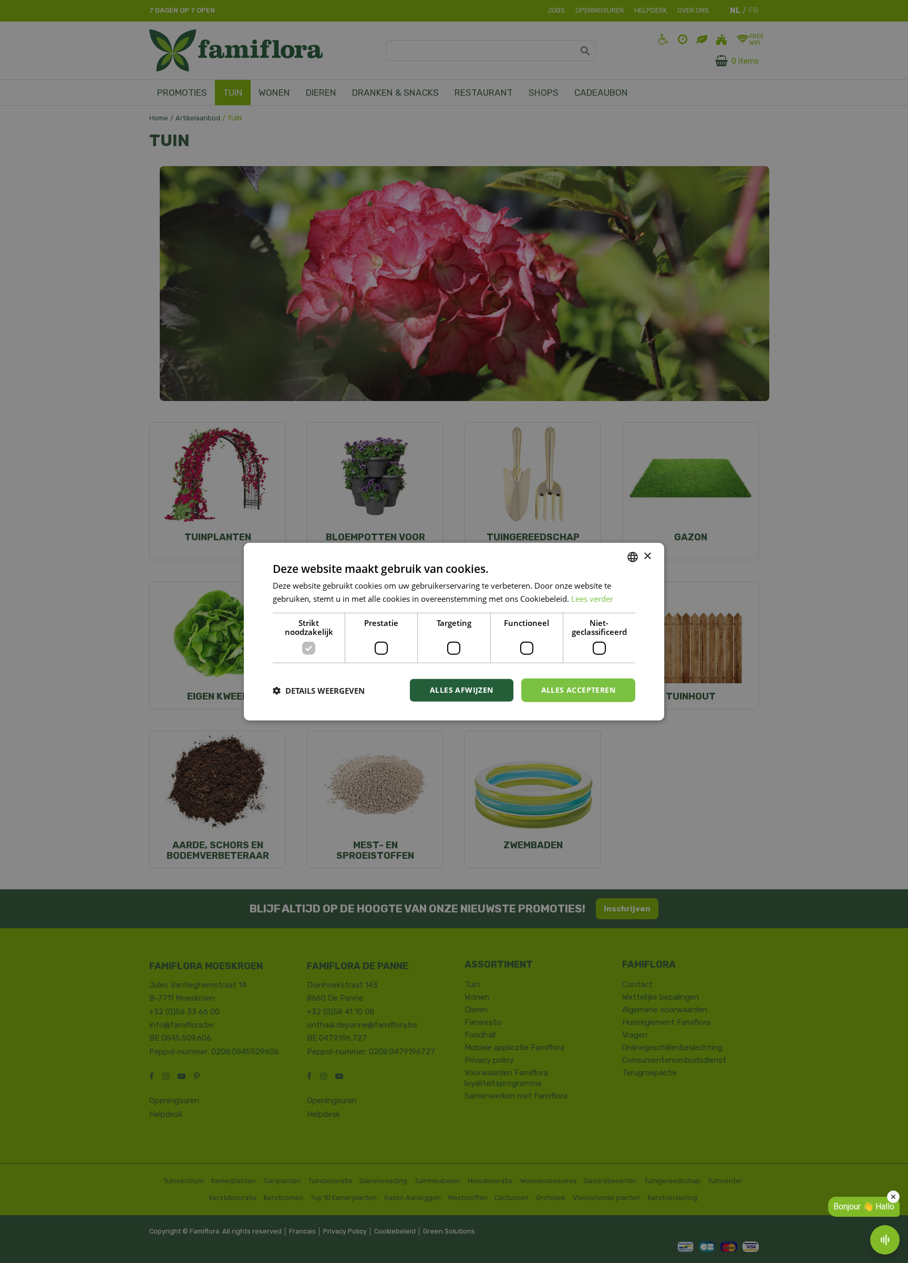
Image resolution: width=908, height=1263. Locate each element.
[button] (319, 690)
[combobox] (632, 556)
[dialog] (454, 631)
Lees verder (592, 598)
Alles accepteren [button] (578, 690)
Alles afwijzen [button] (461, 690)
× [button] (647, 556)
